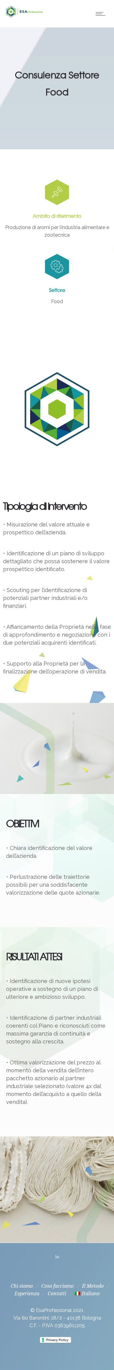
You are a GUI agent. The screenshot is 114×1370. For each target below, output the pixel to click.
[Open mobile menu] (102, 14)
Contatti (57, 1293)
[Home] (24, 16)
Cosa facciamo (57, 1286)
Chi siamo (22, 1286)
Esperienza (27, 1293)
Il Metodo (93, 1286)
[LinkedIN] (56, 1256)
